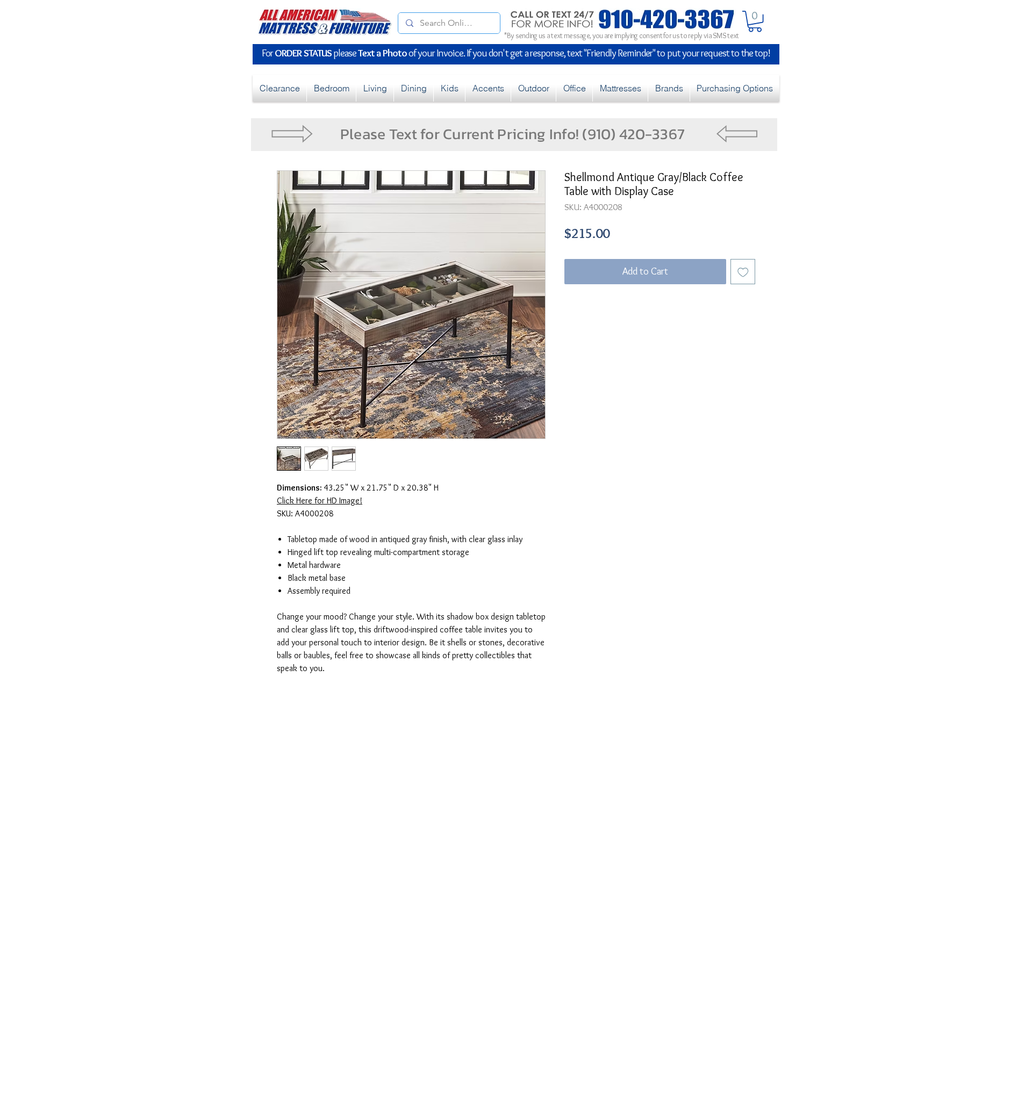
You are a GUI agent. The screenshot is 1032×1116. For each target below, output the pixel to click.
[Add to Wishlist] (743, 271)
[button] (755, 21)
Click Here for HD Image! (319, 500)
